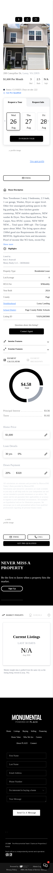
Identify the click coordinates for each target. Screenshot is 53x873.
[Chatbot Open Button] (45, 865)
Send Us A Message (26, 813)
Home (8, 731)
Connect (33, 743)
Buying (25, 731)
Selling (33, 731)
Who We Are (28, 737)
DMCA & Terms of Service (30, 870)
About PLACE (22, 743)
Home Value (16, 737)
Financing (43, 731)
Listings (17, 731)
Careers (39, 737)
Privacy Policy (11, 870)
